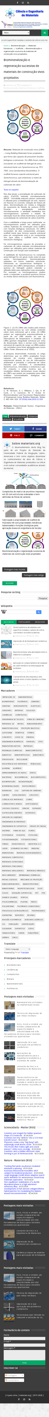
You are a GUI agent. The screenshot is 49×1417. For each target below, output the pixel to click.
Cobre (29, 800)
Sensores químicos (34, 920)
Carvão (5, 795)
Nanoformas (8, 889)
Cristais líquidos (10, 808)
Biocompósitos (38, 777)
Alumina (6, 768)
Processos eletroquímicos (15, 911)
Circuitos (34, 795)
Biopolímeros (29, 786)
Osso (40, 889)
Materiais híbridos (36, 871)
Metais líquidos (9, 880)
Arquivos (40, 622)
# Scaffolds (18, 419)
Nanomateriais (25, 697)
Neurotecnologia (26, 889)
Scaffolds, (41, 88)
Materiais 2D (8, 724)
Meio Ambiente (9, 875)
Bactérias (7, 777)
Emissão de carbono (12, 817)
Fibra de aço (19, 831)
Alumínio (17, 768)
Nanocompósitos (34, 751)
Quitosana (7, 733)
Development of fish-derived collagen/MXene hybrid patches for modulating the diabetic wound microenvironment (24, 1191)
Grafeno (6, 706)
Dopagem (37, 808)
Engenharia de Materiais (13, 822)
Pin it (17, 435)
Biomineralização (18, 45)
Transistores (8, 933)
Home (6, 45)
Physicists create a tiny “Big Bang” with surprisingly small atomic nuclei (21, 1143)
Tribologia (36, 764)
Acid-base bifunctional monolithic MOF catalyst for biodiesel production (21, 1171)
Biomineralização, (11, 88)
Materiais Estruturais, (27, 88)
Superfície (20, 929)
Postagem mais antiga (34, 575)
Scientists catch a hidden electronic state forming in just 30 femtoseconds (22, 1152)
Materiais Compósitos (12, 857)
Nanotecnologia (10, 728)
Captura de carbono (31, 791)
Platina (24, 902)
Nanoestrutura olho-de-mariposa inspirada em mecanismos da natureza (29, 1095)
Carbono (35, 702)
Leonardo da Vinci (19, 849)
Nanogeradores (34, 724)
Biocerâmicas (21, 777)
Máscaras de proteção (31, 880)
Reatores (19, 915)
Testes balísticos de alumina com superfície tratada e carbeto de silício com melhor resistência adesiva (28, 630)
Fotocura (33, 835)
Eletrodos (31, 813)
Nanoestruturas (31, 884)
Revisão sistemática (11, 920)
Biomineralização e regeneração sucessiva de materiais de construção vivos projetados (23, 552)
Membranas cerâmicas (29, 875)
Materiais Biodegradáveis (29, 853)
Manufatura (7, 853)
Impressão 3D (8, 697)
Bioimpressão (8, 782)
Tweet (17, 429)
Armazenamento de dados (14, 773)
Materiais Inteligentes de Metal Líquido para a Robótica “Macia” (30, 1117)
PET (37, 893)
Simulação (14, 924)
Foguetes (20, 835)
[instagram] (23, 3)
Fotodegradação (10, 840)
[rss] (28, 3)
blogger (9, 583)
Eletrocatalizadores (12, 813)
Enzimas (6, 831)
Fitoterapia (7, 835)
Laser (5, 849)
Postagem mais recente (14, 569)
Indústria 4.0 (34, 844)
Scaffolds (19, 48)
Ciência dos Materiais (12, 800)
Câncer (25, 808)
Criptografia (32, 804)
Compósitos (21, 715)
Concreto (7, 737)
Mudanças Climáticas (12, 751)
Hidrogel (31, 742)
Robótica (20, 733)
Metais (21, 724)
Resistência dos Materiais (14, 764)
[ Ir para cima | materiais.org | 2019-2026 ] (24, 1395)
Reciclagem (22, 759)
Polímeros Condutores (29, 906)
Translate (25, 952)
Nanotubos (38, 755)
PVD (43, 893)
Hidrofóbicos (18, 844)
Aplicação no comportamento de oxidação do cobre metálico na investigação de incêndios (30, 665)
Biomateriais (8, 702)
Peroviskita (7, 759)
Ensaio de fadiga (38, 826)
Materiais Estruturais (12, 862)
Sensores (7, 711)
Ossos (5, 893)
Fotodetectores (29, 840)
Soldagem (6, 929)
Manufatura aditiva (11, 746)
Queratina (7, 915)
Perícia (24, 897)
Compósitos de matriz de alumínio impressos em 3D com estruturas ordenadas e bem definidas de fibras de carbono (23, 494)
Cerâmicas (7, 715)
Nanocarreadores (11, 884)
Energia (30, 737)
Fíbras (5, 844)
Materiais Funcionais (12, 866)
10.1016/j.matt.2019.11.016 (31, 399)
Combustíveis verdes (12, 804)
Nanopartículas (22, 755)
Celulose (30, 711)
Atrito (33, 773)
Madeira (35, 849)
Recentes (9, 622)
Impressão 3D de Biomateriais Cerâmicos (30, 641)
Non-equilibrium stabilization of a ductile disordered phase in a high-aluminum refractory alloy (21, 1184)
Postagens (12, 1375)
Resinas (31, 915)
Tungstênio (33, 933)
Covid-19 (19, 737)
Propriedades (38, 911)
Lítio (40, 742)
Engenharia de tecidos (13, 719)
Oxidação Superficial (22, 893)
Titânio (30, 733)
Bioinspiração (25, 782)
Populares (24, 622)
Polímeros (23, 702)
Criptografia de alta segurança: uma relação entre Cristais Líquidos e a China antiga (29, 679)
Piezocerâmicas (9, 902)
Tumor (21, 933)
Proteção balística (30, 728)
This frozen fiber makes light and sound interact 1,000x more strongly (21, 1147)
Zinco (15, 938)
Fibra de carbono (35, 719)
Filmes (32, 831)
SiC (3, 924)
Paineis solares (10, 897)
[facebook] (18, 3)
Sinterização (28, 924)
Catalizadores (19, 795)
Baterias (19, 711)
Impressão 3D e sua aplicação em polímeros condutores (29, 1044)
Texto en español (11, 190)
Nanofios (6, 755)
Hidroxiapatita (20, 706)
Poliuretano (8, 906)
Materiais (28, 746)
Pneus (34, 902)
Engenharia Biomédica (12, 742)
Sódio (31, 929)
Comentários (13, 1380)
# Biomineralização (18, 416)
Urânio (5, 938)
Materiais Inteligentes (13, 871)
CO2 (17, 791)
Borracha (6, 791)
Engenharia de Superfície (14, 826)
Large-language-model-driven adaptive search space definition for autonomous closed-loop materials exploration (24, 1177)
